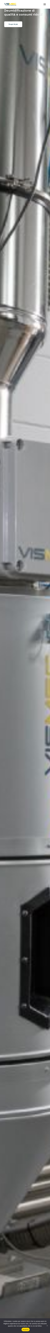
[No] (47, 1325)
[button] (44, 4)
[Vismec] (10, 4)
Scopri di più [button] (13, 24)
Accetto (26, 1329)
